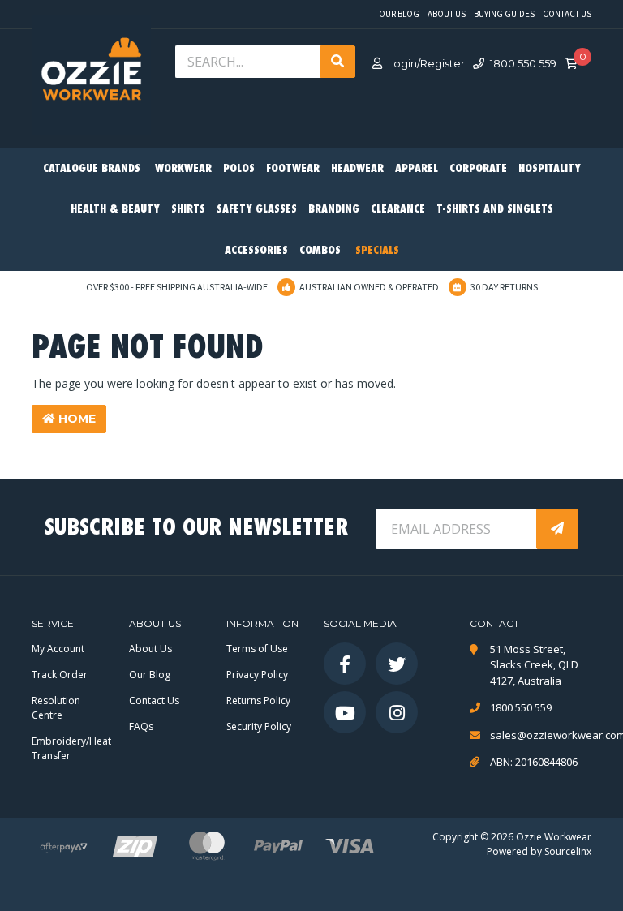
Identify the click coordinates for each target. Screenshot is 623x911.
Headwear (357, 169)
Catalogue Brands (91, 169)
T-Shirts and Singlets (494, 209)
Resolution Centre (56, 708)
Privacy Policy (257, 674)
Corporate (478, 169)
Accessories (256, 251)
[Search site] (337, 61)
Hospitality (549, 169)
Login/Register (426, 63)
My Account (58, 648)
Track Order (60, 674)
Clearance (398, 209)
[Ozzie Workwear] (91, 73)
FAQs (141, 726)
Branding (333, 209)
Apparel (416, 169)
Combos (320, 251)
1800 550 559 (523, 63)
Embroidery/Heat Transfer (71, 748)
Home (75, 418)
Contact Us (567, 13)
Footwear (293, 169)
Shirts (188, 209)
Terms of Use (257, 648)
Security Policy (258, 726)
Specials (377, 251)
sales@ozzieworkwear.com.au (540, 735)
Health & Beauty (115, 209)
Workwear (183, 169)
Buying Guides (504, 13)
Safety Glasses (257, 209)
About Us (447, 13)
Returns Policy (258, 700)
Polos (239, 169)
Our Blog (399, 13)
